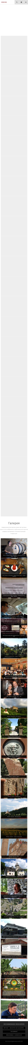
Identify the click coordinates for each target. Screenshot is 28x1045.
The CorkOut (14, 1031)
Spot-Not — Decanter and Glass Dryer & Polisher (14, 1028)
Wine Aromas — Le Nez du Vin (14, 1035)
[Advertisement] (14, 21)
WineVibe (4, 2)
